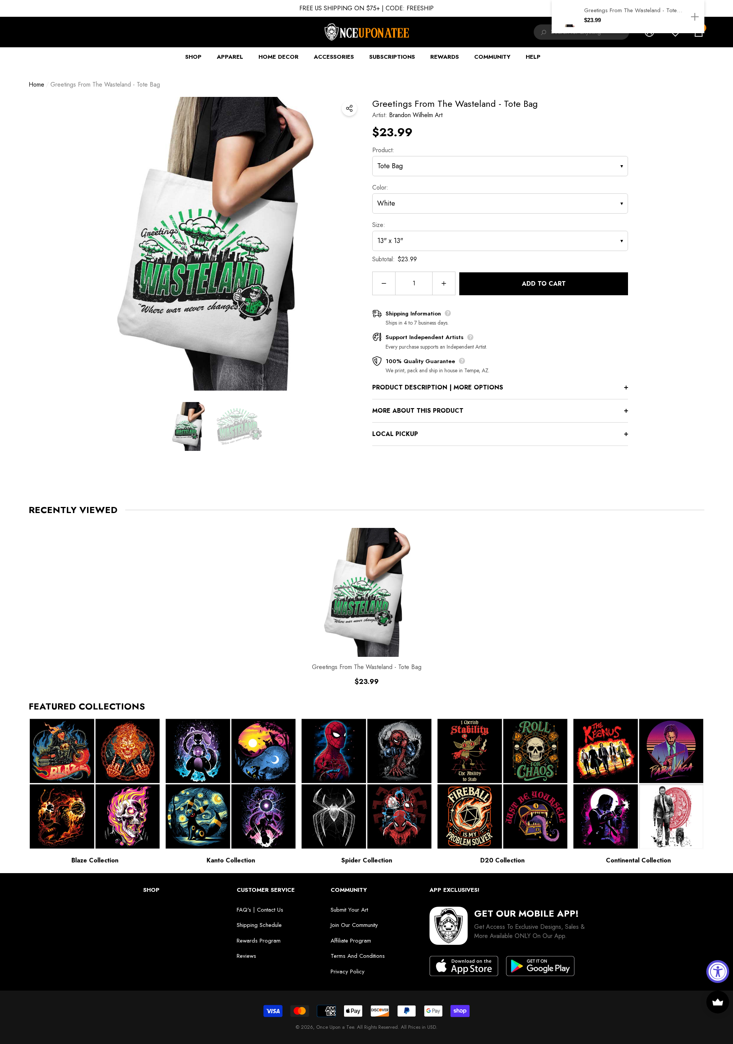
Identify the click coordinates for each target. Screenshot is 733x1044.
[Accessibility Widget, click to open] (717, 971)
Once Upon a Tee (335, 1027)
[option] (214, 244)
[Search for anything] (542, 32)
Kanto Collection (231, 860)
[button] (188, 426)
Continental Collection (638, 860)
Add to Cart (544, 283)
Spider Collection (366, 860)
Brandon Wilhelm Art (415, 115)
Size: (378, 224)
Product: (383, 150)
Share (349, 108)
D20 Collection (502, 860)
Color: (380, 187)
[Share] (349, 108)
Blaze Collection (94, 860)
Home (36, 84)
